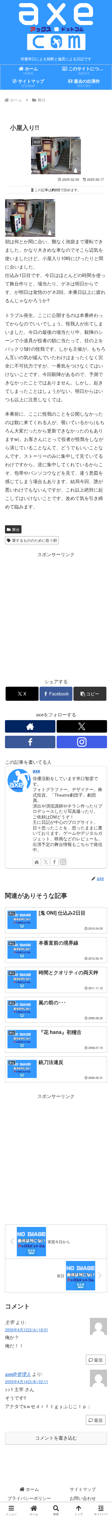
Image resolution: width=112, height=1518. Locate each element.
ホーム (32, 1489)
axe (36, 770)
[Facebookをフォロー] (30, 742)
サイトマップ (83, 1489)
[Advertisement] (56, 614)
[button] (90, 694)
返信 (98, 1360)
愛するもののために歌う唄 (34, 540)
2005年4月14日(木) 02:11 (26, 1381)
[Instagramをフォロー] (82, 742)
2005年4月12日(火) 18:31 (26, 1329)
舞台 (16, 529)
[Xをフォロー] (82, 726)
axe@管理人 (18, 1374)
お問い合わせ (83, 1498)
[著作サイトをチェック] (30, 726)
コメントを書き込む (56, 1438)
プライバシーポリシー (29, 1498)
